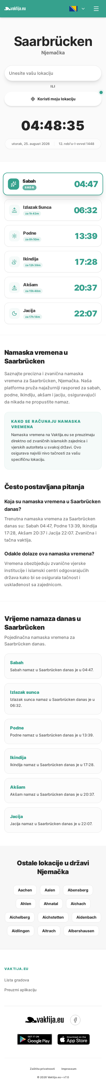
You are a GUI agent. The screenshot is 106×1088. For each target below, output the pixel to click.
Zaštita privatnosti (42, 1068)
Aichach (78, 903)
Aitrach (49, 930)
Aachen (25, 890)
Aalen (50, 890)
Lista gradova (16, 980)
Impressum (68, 1068)
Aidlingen (21, 930)
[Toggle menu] (96, 8)
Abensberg (78, 890)
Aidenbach (86, 917)
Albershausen (81, 930)
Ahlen (25, 903)
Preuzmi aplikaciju (20, 989)
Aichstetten (53, 917)
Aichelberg (20, 917)
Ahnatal (51, 903)
